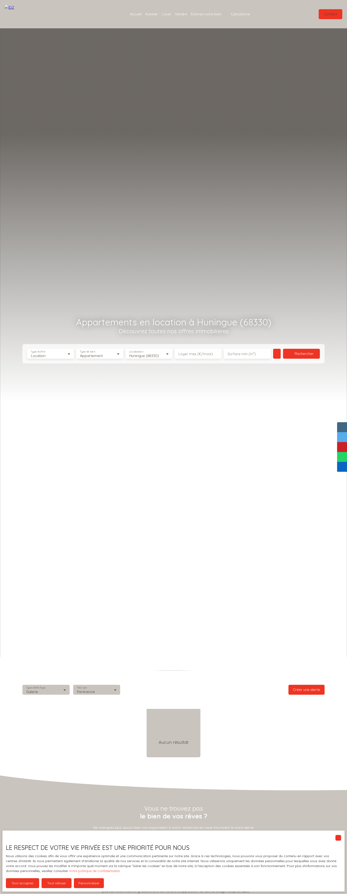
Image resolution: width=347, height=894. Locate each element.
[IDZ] (33, 14)
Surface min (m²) (242, 354)
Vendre (181, 14)
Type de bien (87, 351)
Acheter (151, 14)
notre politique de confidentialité (94, 871)
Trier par (82, 687)
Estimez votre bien (206, 14)
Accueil (136, 14)
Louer (166, 14)
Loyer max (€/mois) (195, 354)
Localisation (136, 351)
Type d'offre (38, 351)
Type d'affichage (36, 687)
